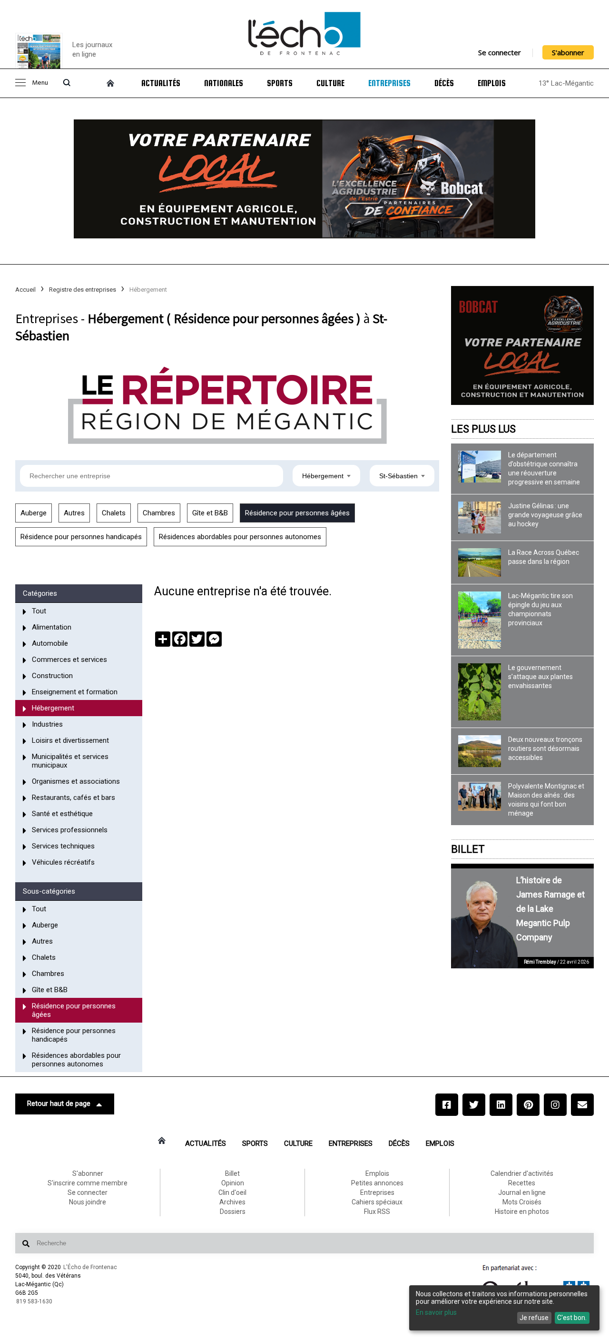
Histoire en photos (522, 1211)
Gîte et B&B (210, 513)
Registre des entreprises (82, 289)
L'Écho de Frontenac (90, 1267)
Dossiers (233, 1211)
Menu (40, 83)
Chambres (159, 513)
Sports (280, 83)
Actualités (160, 83)
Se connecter (499, 52)
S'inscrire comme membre (88, 1183)
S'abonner (568, 52)
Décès (444, 83)
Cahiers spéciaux (377, 1202)
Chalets (114, 513)
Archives (232, 1202)
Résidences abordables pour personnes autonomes (240, 536)
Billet (468, 849)
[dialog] (504, 1307)
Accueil (25, 289)
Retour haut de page (58, 1103)
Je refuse (534, 1317)
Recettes (521, 1183)
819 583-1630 (34, 1301)
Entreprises (389, 83)
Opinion (232, 1183)
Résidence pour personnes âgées (297, 513)
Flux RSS (377, 1211)
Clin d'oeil (232, 1192)
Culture (330, 83)
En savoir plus (436, 1312)
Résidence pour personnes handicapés (81, 536)
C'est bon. (572, 1317)
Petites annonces (377, 1183)
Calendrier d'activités (522, 1173)
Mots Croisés (521, 1202)
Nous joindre (87, 1202)
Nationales (223, 83)
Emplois (492, 83)
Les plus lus (483, 429)
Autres (74, 513)
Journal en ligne (522, 1192)
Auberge (33, 513)
